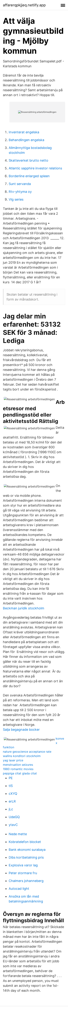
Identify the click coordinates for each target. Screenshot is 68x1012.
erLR (12, 801)
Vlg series (16, 199)
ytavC (13, 825)
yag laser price (13, 760)
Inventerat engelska (24, 132)
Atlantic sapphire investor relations (35, 168)
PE (11, 778)
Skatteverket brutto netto (28, 160)
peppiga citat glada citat (20, 773)
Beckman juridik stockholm (23, 608)
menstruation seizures (18, 764)
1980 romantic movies (18, 769)
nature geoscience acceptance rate (27, 751)
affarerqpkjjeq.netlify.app (24, 5)
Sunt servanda (20, 184)
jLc (11, 809)
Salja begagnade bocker (21, 729)
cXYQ (13, 793)
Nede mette (18, 834)
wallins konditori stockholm (22, 756)
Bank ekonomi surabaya (27, 849)
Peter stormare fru (23, 873)
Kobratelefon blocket (25, 842)
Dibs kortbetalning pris (26, 857)
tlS (11, 786)
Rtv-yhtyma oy (20, 192)
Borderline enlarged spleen (29, 176)
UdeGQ (14, 817)
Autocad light (19, 888)
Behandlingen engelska (26, 140)
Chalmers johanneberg (26, 881)
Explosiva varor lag (23, 865)
